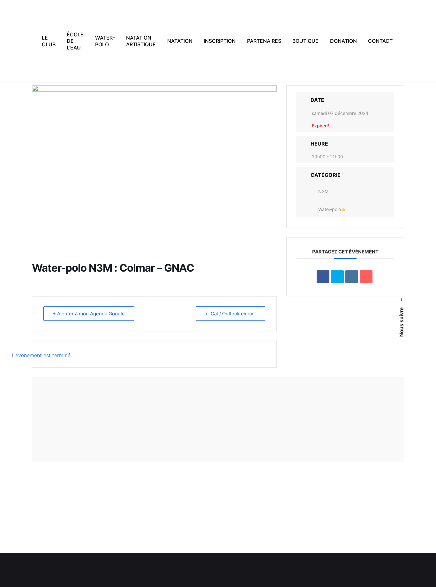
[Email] (366, 276)
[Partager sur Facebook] (323, 276)
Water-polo (329, 209)
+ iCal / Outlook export (230, 314)
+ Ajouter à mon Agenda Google (89, 314)
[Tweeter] (337, 276)
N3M (323, 191)
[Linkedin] (351, 276)
